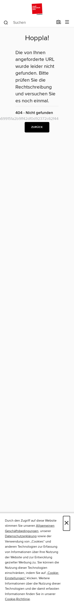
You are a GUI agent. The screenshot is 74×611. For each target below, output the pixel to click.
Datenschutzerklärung (21, 536)
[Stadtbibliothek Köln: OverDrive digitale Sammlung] (37, 8)
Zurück (37, 127)
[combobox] (28, 22)
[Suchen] (6, 22)
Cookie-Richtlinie (17, 599)
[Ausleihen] (58, 23)
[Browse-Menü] (67, 22)
